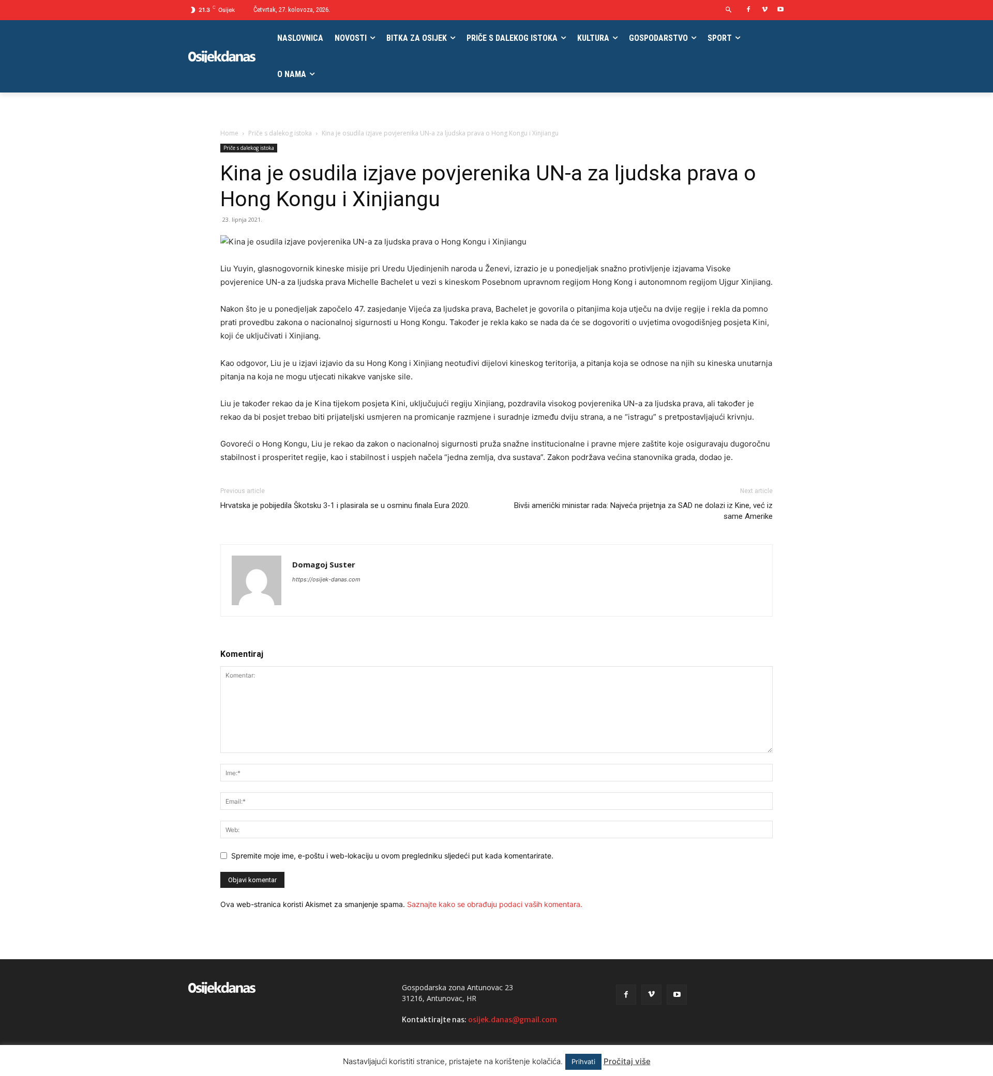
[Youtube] (780, 10)
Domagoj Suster (323, 564)
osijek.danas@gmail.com (512, 1019)
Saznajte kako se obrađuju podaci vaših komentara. (494, 904)
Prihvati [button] (583, 1061)
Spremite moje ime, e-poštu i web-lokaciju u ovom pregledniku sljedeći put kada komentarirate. (392, 855)
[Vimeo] (765, 10)
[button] (729, 10)
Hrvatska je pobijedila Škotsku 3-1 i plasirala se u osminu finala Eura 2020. (345, 505)
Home (229, 133)
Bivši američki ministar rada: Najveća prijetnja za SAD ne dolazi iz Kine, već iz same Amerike (643, 511)
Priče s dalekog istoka (280, 133)
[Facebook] (749, 10)
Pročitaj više (627, 1061)
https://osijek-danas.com (326, 579)
